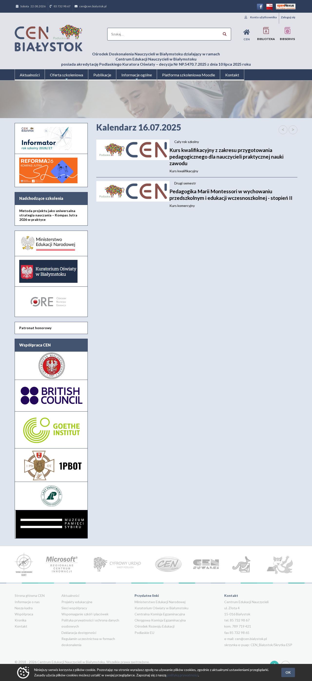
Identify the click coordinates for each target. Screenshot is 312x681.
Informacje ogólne (136, 74)
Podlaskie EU (144, 632)
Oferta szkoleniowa (66, 74)
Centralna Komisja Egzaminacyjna (160, 614)
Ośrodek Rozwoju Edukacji (155, 626)
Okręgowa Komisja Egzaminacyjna (160, 620)
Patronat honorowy (35, 328)
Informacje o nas (27, 602)
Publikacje (102, 74)
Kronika (20, 620)
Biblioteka (266, 39)
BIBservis (287, 39)
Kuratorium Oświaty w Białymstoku (161, 608)
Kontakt (232, 74)
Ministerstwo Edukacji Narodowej (160, 602)
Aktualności (30, 74)
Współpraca (24, 614)
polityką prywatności (182, 675)
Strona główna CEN (30, 595)
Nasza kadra (24, 608)
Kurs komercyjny (230, 198)
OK (288, 672)
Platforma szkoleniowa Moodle (188, 74)
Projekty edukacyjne (76, 602)
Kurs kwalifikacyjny (226, 160)
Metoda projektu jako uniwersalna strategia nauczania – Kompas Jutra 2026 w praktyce (48, 215)
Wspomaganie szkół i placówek (84, 614)
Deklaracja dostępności (78, 632)
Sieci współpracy (74, 608)
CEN (247, 39)
